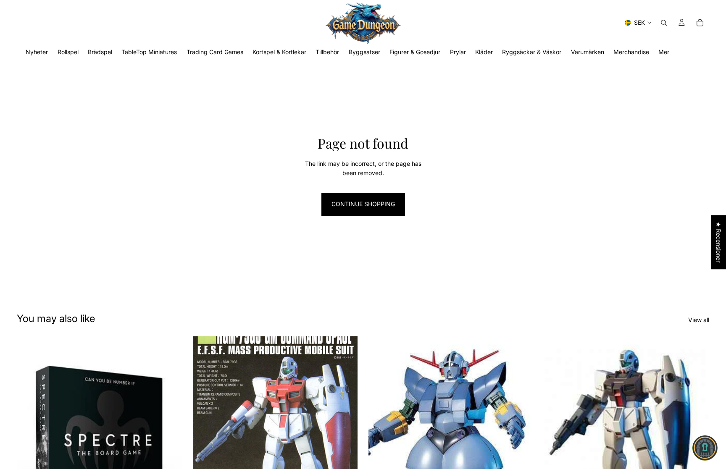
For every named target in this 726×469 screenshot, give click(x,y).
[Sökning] (664, 22)
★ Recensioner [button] (718, 242)
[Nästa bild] (345, 439)
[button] (705, 448)
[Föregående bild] (205, 439)
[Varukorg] (700, 22)
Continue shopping (363, 203)
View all (698, 319)
